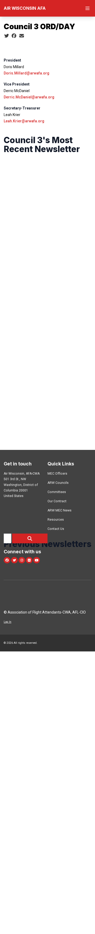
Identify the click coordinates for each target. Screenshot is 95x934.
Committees (57, 492)
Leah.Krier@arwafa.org (24, 121)
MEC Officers (57, 473)
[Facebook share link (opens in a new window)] (14, 36)
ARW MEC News (60, 510)
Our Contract (57, 501)
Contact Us (56, 529)
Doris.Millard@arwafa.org (26, 73)
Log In (7, 622)
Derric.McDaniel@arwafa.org (29, 97)
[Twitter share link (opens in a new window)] (7, 36)
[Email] (22, 36)
